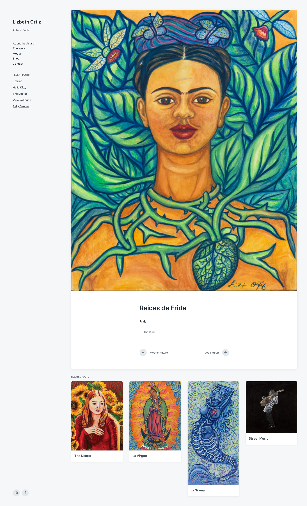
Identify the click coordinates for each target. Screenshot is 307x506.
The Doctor (20, 93)
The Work (19, 48)
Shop (16, 58)
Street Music (258, 438)
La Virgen (140, 456)
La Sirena (198, 490)
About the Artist (23, 43)
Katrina (17, 81)
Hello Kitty (19, 87)
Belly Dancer (21, 106)
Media (17, 53)
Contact (18, 63)
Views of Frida (22, 100)
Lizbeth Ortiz (27, 22)
